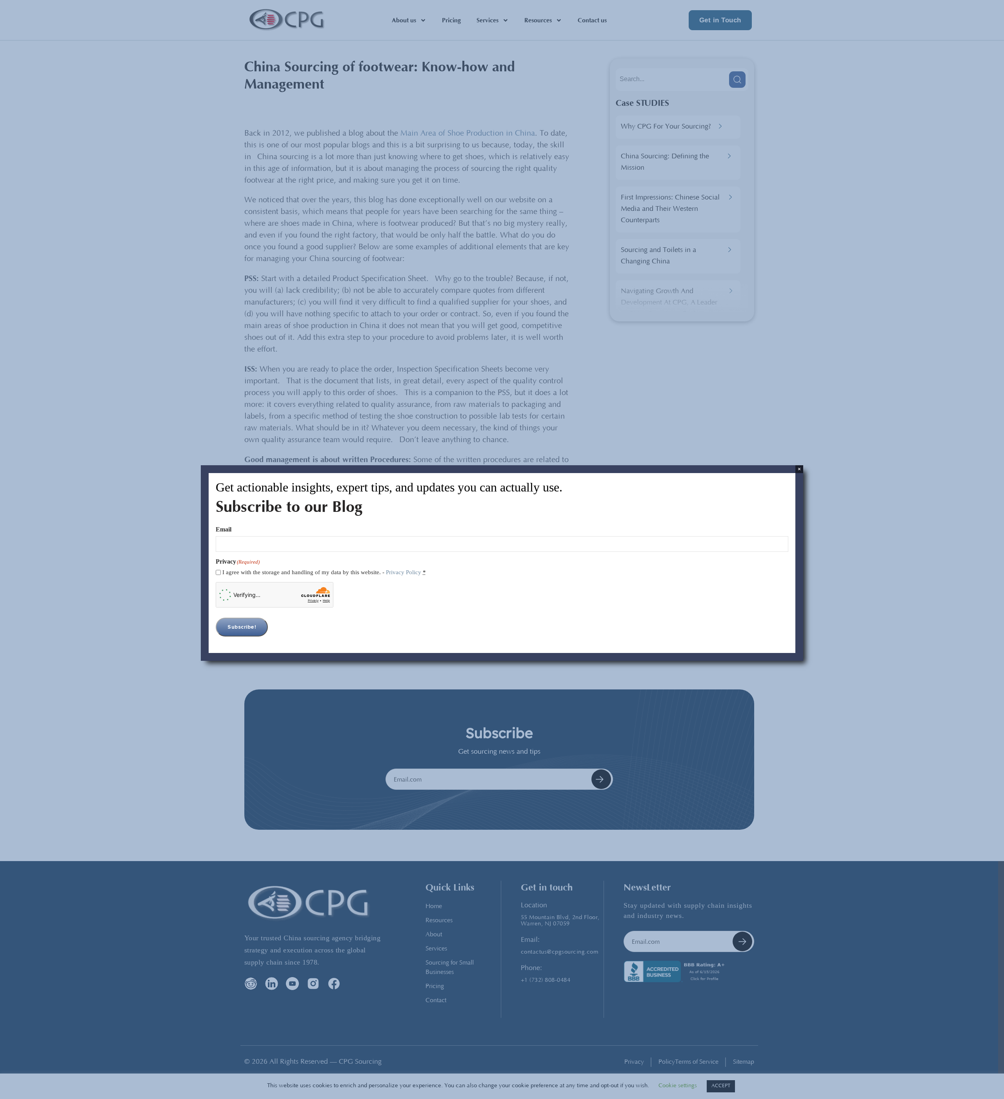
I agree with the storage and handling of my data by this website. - (324, 572)
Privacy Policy (403, 572)
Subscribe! (241, 627)
